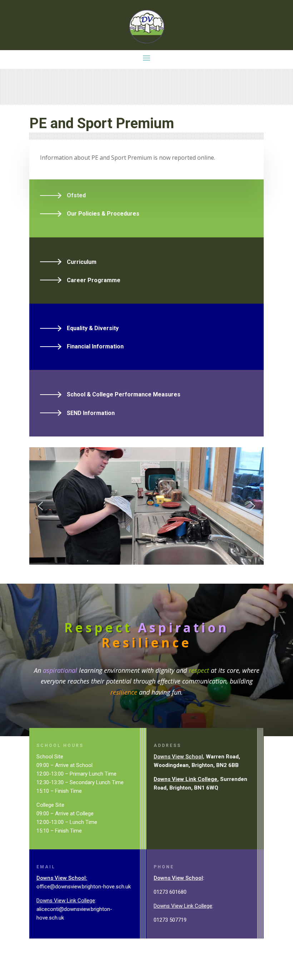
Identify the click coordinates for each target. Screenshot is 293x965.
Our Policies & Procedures (103, 213)
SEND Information (91, 413)
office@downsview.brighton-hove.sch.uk (83, 886)
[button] (40, 506)
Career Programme (93, 280)
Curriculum (81, 262)
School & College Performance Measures (123, 394)
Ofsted (76, 195)
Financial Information (95, 346)
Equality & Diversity (93, 328)
